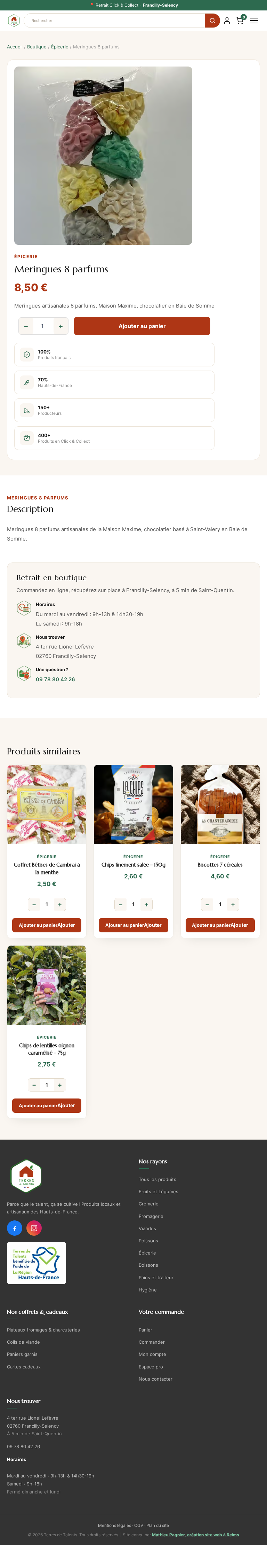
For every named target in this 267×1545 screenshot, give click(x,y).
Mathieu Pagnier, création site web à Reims (195, 1534)
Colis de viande (23, 1342)
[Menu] (254, 20)
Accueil (15, 46)
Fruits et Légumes (158, 1191)
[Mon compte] (227, 20)
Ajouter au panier (142, 326)
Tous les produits (157, 1179)
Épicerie (59, 46)
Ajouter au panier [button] (38, 925)
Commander (152, 1342)
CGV (138, 1525)
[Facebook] (14, 1228)
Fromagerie (151, 1216)
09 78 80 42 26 (55, 679)
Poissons (148, 1240)
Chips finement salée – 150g (133, 865)
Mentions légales (114, 1525)
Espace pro (151, 1366)
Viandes (147, 1228)
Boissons (148, 1265)
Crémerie (149, 1203)
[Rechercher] (212, 21)
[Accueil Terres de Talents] (67, 1176)
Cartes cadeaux (24, 1366)
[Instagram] (34, 1228)
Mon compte (152, 1354)
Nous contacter (155, 1379)
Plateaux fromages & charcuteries (43, 1330)
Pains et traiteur (156, 1277)
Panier (145, 1330)
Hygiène (148, 1289)
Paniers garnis (22, 1354)
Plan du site (157, 1525)
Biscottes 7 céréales (220, 865)
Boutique (37, 46)
